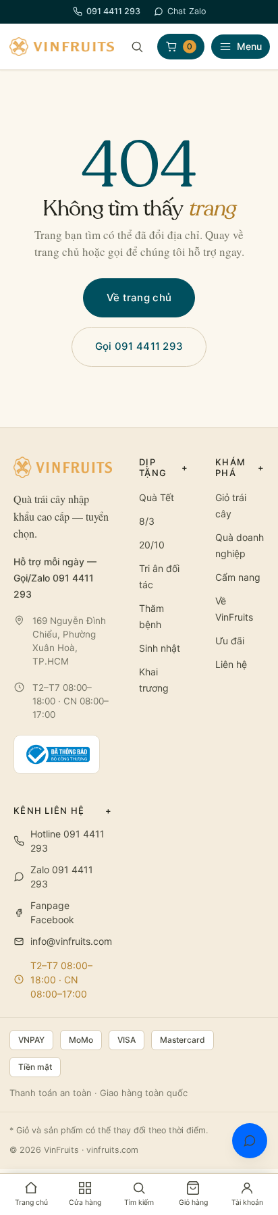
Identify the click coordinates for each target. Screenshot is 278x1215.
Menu (249, 46)
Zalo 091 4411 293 (61, 876)
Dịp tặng (163, 467)
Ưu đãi (229, 640)
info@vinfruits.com (71, 941)
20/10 (152, 544)
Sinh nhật (159, 648)
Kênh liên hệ (62, 810)
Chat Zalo (186, 11)
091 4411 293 (113, 11)
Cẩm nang (237, 577)
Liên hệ (231, 664)
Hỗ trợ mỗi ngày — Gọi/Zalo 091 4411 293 (54, 578)
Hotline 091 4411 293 (67, 841)
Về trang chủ (139, 297)
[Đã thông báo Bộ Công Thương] (56, 754)
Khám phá (240, 467)
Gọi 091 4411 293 (139, 346)
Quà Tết (156, 497)
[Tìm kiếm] (136, 46)
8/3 (147, 521)
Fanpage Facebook (52, 912)
